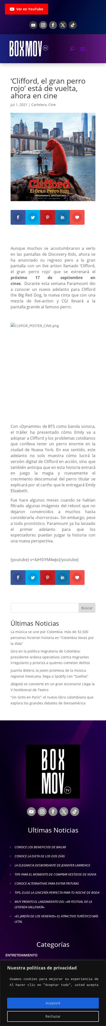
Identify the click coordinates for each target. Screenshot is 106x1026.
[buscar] (72, 48)
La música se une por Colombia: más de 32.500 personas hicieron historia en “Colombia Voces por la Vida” (52, 637)
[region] (53, 993)
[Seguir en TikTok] (73, 25)
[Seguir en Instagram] (43, 25)
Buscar (87, 608)
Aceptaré (53, 1003)
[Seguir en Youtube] (33, 25)
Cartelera (39, 104)
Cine (52, 104)
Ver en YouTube (29, 9)
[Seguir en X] (63, 25)
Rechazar (53, 1016)
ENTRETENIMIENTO (21, 955)
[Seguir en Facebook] (53, 25)
